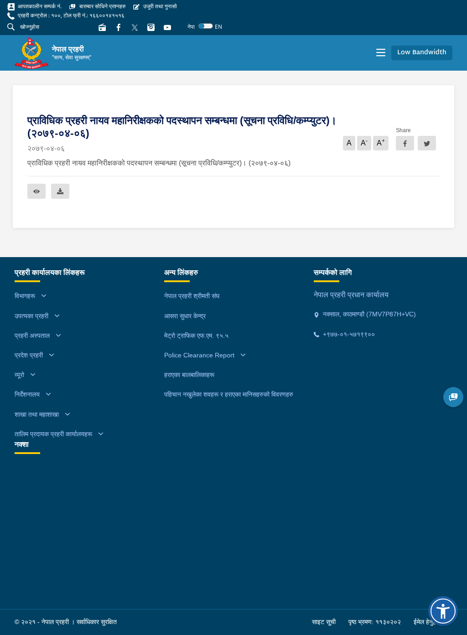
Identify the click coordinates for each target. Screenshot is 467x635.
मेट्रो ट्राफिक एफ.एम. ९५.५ (196, 335)
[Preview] (36, 191)
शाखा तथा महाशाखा (37, 414)
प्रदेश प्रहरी (29, 355)
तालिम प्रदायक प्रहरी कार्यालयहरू (53, 434)
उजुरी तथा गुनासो (159, 6)
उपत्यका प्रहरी (31, 316)
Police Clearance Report (199, 355)
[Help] (453, 397)
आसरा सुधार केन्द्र (185, 316)
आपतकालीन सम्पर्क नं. (39, 6)
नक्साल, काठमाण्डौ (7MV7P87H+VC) (368, 314)
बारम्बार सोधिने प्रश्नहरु (101, 6)
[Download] (60, 191)
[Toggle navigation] (380, 53)
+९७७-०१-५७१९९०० (348, 334)
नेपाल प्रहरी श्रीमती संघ (191, 295)
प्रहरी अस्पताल (32, 335)
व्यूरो (19, 374)
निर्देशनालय (27, 394)
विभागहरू (25, 295)
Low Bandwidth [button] (421, 52)
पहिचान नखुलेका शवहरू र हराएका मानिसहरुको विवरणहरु (228, 394)
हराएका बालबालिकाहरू (189, 374)
